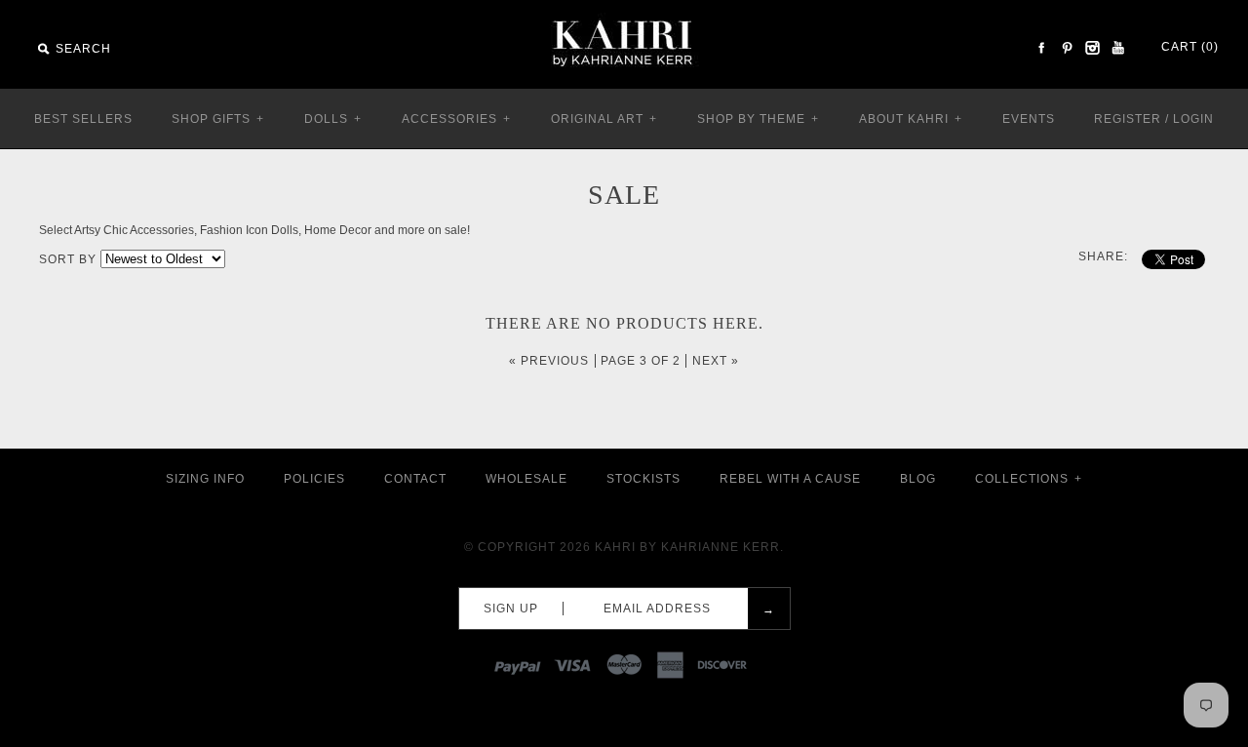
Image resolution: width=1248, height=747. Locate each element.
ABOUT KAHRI (910, 119)
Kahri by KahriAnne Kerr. (689, 547)
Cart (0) (1190, 47)
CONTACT (415, 479)
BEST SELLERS (83, 119)
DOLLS (333, 119)
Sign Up (511, 608)
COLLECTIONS (1028, 479)
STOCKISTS (643, 479)
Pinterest (1066, 48)
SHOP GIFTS (218, 119)
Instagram (1092, 48)
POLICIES (314, 479)
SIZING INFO (205, 479)
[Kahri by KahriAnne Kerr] (624, 13)
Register (1127, 119)
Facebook (1041, 48)
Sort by (68, 259)
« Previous (549, 361)
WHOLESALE (526, 479)
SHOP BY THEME (758, 119)
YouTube (1117, 48)
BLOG (918, 479)
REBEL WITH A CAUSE (790, 479)
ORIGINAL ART (604, 119)
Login (1193, 119)
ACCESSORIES (456, 119)
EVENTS (1028, 119)
